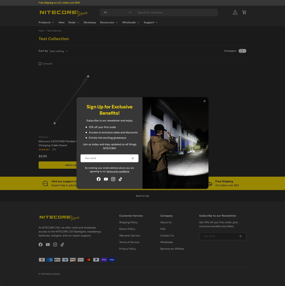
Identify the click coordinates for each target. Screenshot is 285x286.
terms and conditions (118, 171)
